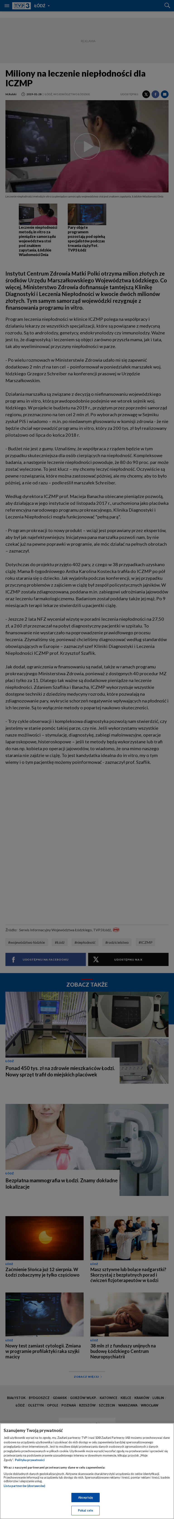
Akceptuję (85, 1497)
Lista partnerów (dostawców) (24, 1486)
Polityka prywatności (30, 1460)
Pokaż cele (85, 1510)
